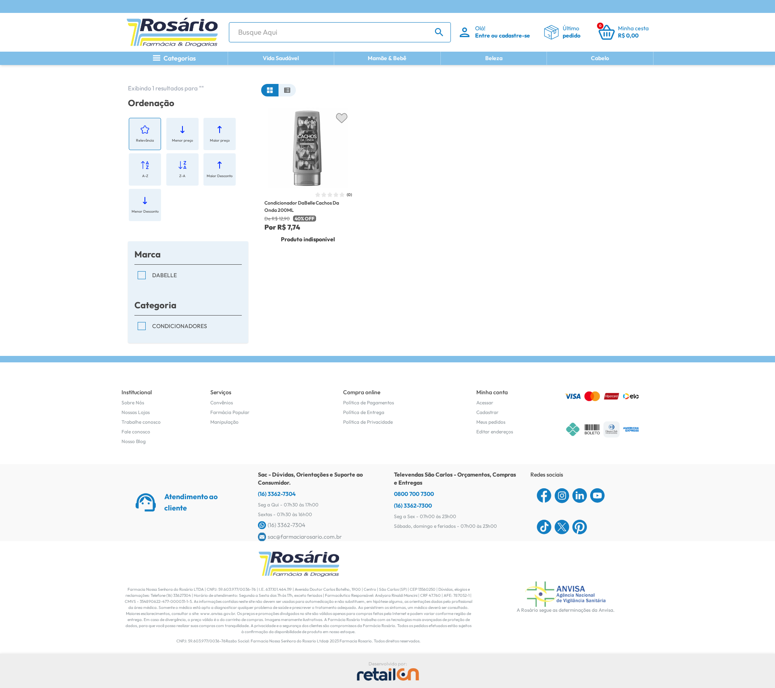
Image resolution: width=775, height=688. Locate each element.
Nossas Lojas (135, 412)
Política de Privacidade (368, 422)
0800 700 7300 (414, 494)
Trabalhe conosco (141, 422)
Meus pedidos (490, 422)
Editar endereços (494, 432)
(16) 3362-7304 (277, 494)
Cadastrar (487, 412)
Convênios (221, 402)
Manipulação (224, 422)
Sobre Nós (132, 402)
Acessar (484, 402)
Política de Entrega (363, 412)
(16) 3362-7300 (413, 505)
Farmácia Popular (229, 412)
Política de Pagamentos (368, 402)
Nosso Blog (133, 441)
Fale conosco (135, 432)
